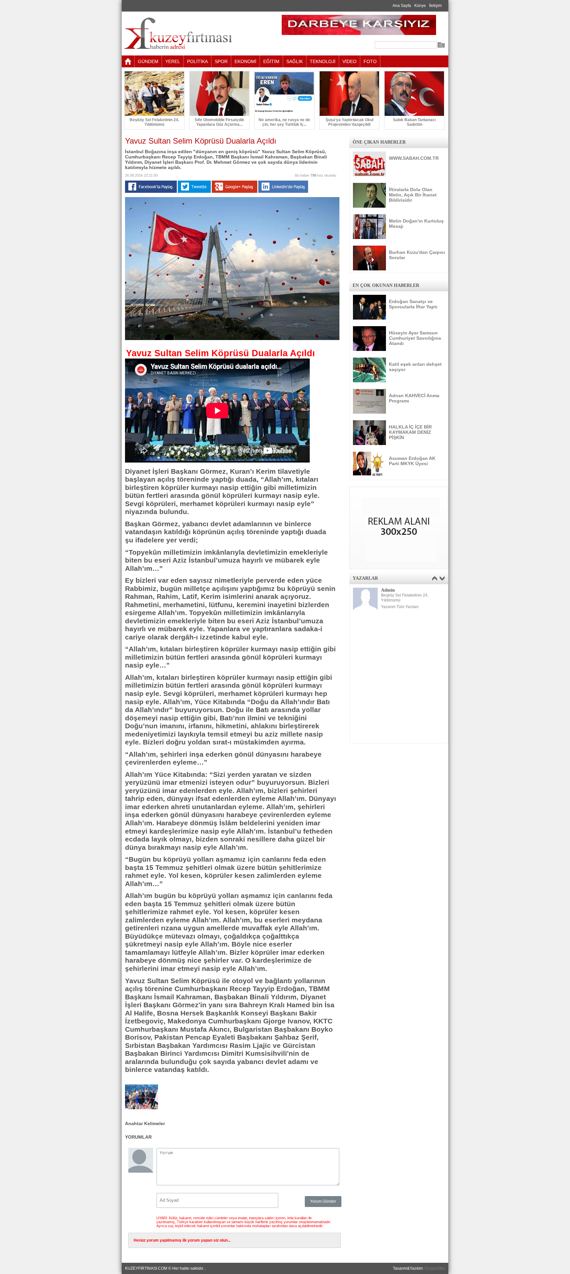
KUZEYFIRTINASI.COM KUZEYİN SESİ (194, 33)
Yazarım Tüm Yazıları (400, 606)
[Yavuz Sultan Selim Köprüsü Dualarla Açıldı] (232, 338)
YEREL (172, 61)
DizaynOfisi (435, 1268)
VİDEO (349, 61)
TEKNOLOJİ (322, 61)
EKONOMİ (245, 61)
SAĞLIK (294, 61)
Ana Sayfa (402, 5)
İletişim (435, 5)
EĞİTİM (271, 61)
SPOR (221, 61)
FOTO (370, 61)
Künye (420, 5)
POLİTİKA (197, 61)
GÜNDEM (148, 61)
